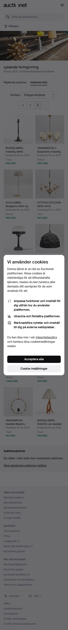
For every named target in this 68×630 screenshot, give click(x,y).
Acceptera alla (34, 359)
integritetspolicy (46, 337)
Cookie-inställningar (34, 369)
